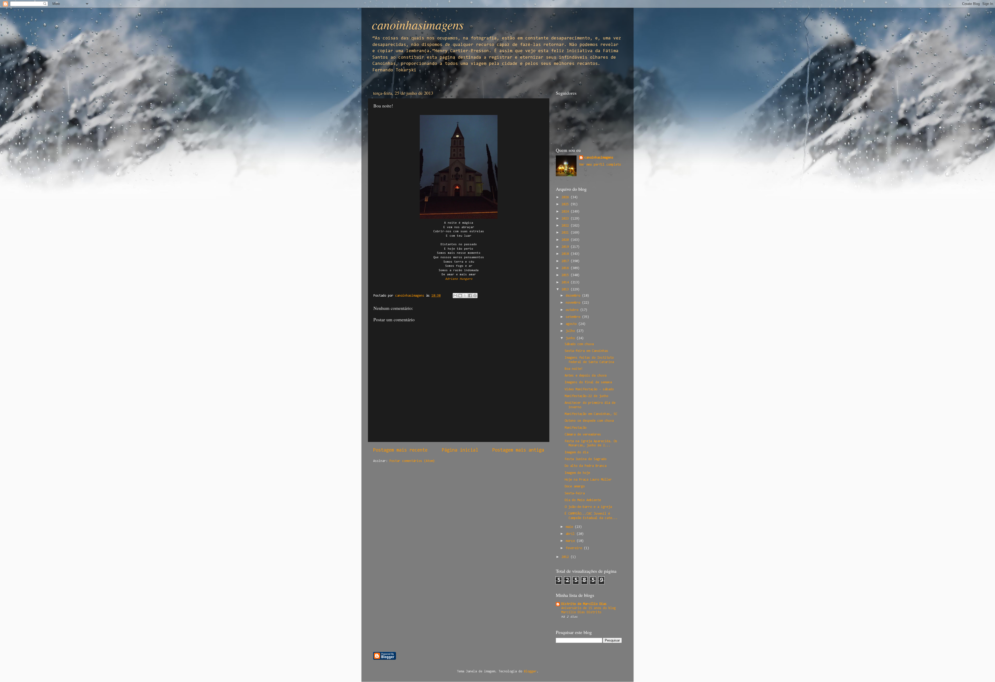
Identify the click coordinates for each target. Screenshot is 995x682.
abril (571, 534)
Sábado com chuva (579, 344)
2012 (566, 557)
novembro (574, 302)
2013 (566, 289)
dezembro (574, 295)
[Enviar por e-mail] (455, 295)
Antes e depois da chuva (585, 375)
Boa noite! (574, 369)
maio (570, 527)
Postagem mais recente (400, 450)
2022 (566, 225)
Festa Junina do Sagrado (585, 459)
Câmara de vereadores (583, 434)
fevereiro (575, 548)
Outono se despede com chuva (589, 420)
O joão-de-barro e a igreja (588, 507)
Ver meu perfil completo (600, 164)
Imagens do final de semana (588, 382)
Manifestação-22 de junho (586, 396)
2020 (566, 240)
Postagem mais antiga (518, 450)
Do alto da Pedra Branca (585, 466)
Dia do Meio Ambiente (583, 500)
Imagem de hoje (577, 473)
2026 (566, 197)
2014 (566, 282)
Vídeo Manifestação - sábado (589, 389)
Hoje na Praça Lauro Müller (588, 479)
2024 (566, 211)
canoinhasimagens (418, 24)
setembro (574, 317)
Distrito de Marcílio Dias (584, 604)
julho (571, 331)
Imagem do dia (576, 452)
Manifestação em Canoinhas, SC (591, 414)
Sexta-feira (575, 493)
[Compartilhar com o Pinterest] (475, 295)
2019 (566, 247)
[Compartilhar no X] (465, 295)
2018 (566, 254)
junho (571, 338)
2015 (566, 275)
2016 (566, 268)
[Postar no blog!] (460, 295)
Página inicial (460, 450)
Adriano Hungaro (458, 279)
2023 (566, 218)
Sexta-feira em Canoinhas (586, 351)
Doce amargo (575, 486)
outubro (573, 310)
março (571, 541)
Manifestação (575, 427)
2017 (566, 261)
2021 (566, 232)
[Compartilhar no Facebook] (470, 295)
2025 (566, 204)
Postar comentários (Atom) (412, 461)
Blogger (530, 671)
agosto (572, 324)
